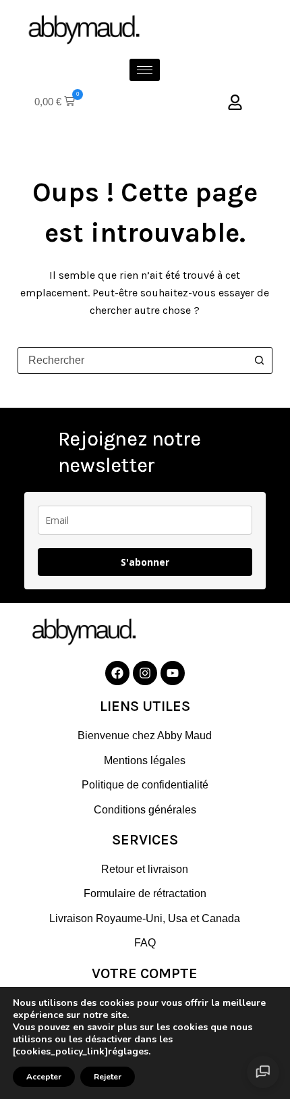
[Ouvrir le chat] (263, 1072)
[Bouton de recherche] (259, 360)
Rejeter (107, 1076)
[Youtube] (173, 673)
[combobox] (132, 360)
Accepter (43, 1076)
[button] (54, 102)
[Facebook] (117, 673)
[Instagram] (145, 673)
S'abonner (145, 562)
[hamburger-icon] (144, 70)
